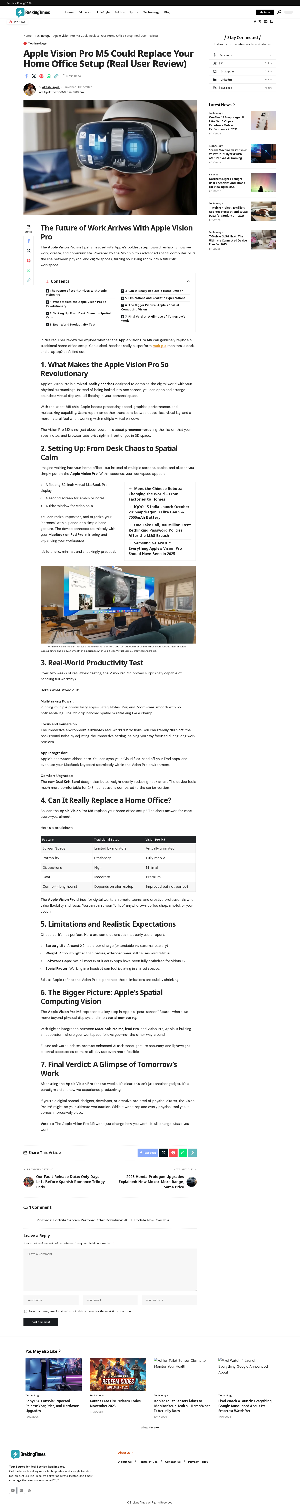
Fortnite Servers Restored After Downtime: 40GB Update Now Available (111, 1220)
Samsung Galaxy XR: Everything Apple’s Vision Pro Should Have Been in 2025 (155, 548)
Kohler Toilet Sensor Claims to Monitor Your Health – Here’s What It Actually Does (182, 1406)
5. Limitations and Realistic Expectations (155, 298)
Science (214, 174)
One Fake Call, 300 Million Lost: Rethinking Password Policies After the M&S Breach (160, 530)
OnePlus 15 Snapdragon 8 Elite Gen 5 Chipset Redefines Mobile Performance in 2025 (226, 123)
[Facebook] (255, 22)
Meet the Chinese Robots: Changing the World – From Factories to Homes (155, 494)
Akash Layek (51, 87)
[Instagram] (242, 71)
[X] (260, 22)
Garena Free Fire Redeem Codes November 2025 (115, 1403)
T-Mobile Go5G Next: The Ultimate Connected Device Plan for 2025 (228, 240)
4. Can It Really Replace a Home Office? (154, 291)
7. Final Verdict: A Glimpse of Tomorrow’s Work (153, 318)
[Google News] (266, 22)
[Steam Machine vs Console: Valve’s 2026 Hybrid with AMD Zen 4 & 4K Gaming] (263, 153)
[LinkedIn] (242, 80)
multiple (159, 345)
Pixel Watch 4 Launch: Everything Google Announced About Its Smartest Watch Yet (244, 1406)
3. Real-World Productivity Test (73, 324)
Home (27, 36)
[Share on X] (34, 76)
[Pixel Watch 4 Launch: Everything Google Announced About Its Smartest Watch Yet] (246, 1374)
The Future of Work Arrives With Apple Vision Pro (76, 293)
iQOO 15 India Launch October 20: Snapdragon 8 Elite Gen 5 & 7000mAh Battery (159, 512)
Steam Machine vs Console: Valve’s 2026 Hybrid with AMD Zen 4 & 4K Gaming (228, 154)
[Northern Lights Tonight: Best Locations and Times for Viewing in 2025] (263, 182)
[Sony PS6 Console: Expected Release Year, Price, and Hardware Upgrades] (54, 1374)
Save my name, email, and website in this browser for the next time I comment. (81, 1311)
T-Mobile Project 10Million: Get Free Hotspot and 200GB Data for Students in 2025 (228, 211)
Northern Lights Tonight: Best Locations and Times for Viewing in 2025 (227, 183)
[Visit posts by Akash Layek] (29, 89)
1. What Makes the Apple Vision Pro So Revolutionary (76, 304)
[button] (279, 12)
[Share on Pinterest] (41, 76)
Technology (42, 36)
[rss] (242, 88)
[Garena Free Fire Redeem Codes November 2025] (118, 1374)
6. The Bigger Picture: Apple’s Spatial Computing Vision (150, 307)
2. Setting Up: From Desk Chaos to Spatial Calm (78, 315)
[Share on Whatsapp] (49, 76)
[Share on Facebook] (26, 76)
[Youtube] (13, 1490)
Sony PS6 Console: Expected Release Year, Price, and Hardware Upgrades (52, 1406)
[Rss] (271, 22)
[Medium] (21, 1490)
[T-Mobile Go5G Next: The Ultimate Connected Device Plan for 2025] (263, 239)
